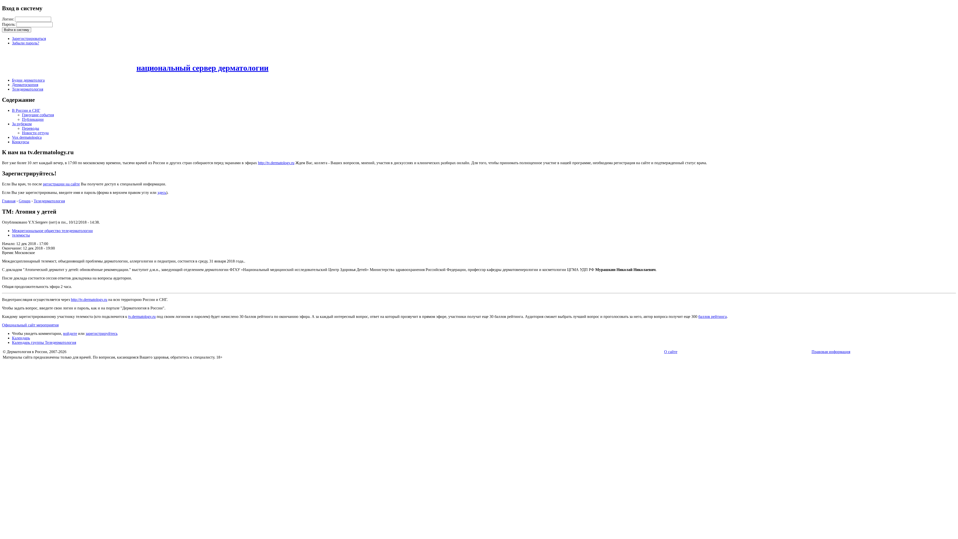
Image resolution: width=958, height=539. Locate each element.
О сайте (670, 352)
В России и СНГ (26, 110)
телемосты (21, 235)
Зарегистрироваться (29, 38)
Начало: (9, 244)
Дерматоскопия (25, 85)
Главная (8, 201)
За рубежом (22, 124)
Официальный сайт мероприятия (30, 325)
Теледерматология (27, 89)
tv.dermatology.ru (142, 316)
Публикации (33, 119)
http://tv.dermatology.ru (276, 163)
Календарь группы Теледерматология (44, 342)
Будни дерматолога (28, 80)
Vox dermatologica (27, 137)
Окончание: (12, 248)
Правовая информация (831, 352)
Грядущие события (38, 115)
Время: (8, 253)
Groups (24, 201)
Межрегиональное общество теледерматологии (52, 231)
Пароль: (9, 24)
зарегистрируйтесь (102, 333)
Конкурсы (20, 142)
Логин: (8, 19)
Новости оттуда (35, 133)
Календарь (21, 338)
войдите (70, 333)
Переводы (30, 128)
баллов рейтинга (712, 316)
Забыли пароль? (25, 43)
